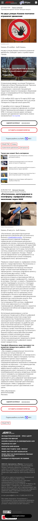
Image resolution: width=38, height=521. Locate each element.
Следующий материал (18, 516)
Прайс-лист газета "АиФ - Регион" (14, 449)
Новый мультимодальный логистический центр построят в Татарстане (21, 162)
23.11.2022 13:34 (5, 7)
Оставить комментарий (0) (19, 130)
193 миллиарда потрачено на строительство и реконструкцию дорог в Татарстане (22, 174)
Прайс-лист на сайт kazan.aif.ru (14, 451)
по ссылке (16, 116)
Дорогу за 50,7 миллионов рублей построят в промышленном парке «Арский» (22, 168)
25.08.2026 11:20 (6, 190)
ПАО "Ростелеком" (7, 227)
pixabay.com (5, 44)
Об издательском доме (10, 436)
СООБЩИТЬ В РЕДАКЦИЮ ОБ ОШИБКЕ (15, 458)
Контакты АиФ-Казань (10, 446)
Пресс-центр (27, 436)
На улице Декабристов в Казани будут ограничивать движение (18, 70)
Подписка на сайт (8, 444)
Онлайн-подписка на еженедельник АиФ (18, 441)
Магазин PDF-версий (9, 438)
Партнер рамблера (17, 512)
